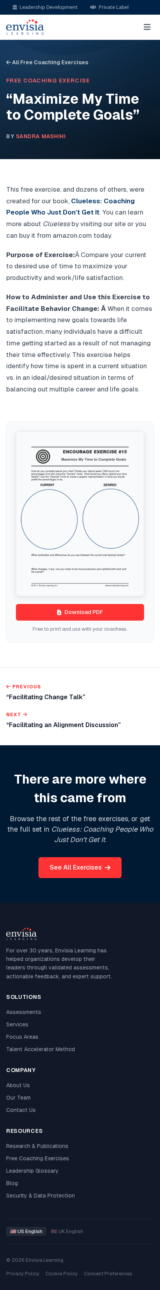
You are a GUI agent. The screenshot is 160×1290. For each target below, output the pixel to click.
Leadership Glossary (32, 1171)
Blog (12, 1183)
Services (17, 1024)
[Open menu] (147, 27)
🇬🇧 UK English (67, 1231)
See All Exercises (76, 867)
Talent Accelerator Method (40, 1049)
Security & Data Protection (40, 1195)
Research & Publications (37, 1146)
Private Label (114, 6)
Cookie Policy (61, 1273)
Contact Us (21, 1110)
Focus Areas (22, 1037)
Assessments (23, 1012)
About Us (18, 1085)
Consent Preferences (108, 1273)
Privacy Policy (22, 1273)
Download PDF (83, 612)
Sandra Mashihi (41, 136)
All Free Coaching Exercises (49, 62)
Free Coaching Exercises (37, 1158)
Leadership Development (48, 6)
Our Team (18, 1097)
